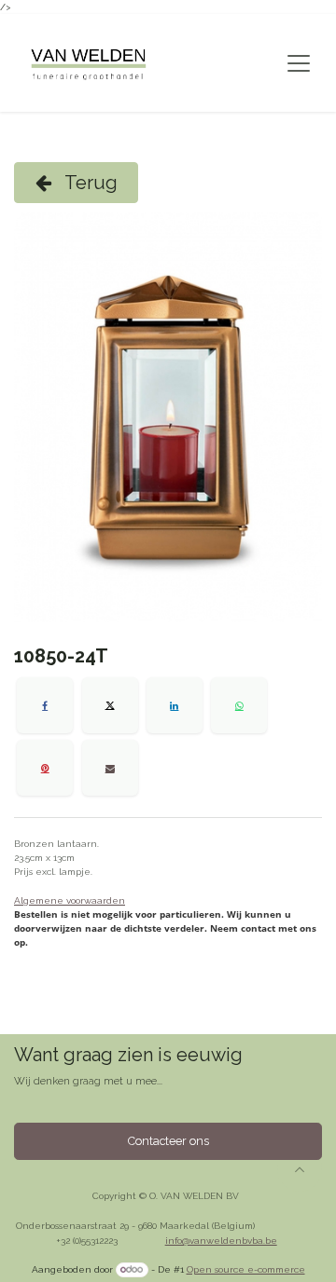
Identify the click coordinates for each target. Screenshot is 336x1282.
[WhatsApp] (239, 705)
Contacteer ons (168, 1141)
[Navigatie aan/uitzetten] (298, 63)
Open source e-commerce (246, 1269)
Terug (89, 182)
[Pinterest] (45, 768)
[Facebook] (45, 705)
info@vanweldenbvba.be (221, 1240)
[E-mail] (110, 768)
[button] (299, 1169)
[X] (110, 705)
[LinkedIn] (175, 705)
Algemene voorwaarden (69, 900)
